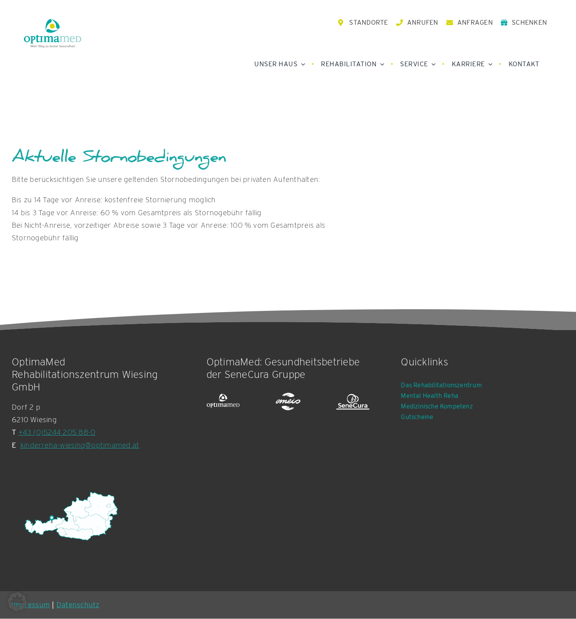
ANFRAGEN (475, 22)
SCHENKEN (529, 22)
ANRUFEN (422, 22)
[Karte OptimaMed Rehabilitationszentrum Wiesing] (70, 516)
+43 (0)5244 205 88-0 (57, 432)
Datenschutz (78, 604)
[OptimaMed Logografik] (223, 402)
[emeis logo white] (288, 402)
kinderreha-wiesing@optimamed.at (79, 445)
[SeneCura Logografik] (353, 402)
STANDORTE (368, 22)
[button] (17, 602)
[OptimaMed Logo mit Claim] (52, 33)
